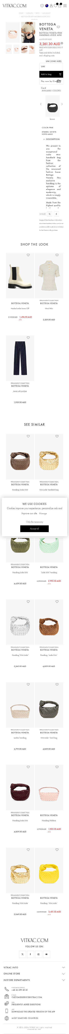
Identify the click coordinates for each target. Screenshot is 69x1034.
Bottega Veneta (47, 26)
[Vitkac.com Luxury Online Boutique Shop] (14, 5)
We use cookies (34, 504)
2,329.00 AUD (49, 319)
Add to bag (46, 74)
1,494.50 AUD (20, 318)
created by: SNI (34, 1029)
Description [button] (53, 139)
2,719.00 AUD (20, 749)
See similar (34, 424)
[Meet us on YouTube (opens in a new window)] (46, 954)
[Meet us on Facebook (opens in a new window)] (30, 954)
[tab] (51, 139)
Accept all (34, 529)
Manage (43, 513)
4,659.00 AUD (20, 583)
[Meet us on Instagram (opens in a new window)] (38, 954)
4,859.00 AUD (49, 666)
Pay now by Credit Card (50, 82)
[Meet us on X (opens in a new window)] (22, 954)
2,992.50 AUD (49, 582)
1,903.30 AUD (49, 830)
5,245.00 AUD (20, 666)
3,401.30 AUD (49, 913)
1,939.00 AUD (20, 402)
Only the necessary (34, 522)
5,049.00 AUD (20, 914)
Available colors (51, 91)
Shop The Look (34, 244)
